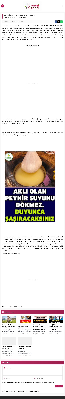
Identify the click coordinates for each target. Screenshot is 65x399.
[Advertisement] (32, 58)
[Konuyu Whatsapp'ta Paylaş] (61, 21)
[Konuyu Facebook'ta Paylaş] (56, 21)
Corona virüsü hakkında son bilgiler (24, 347)
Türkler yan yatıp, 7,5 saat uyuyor (8, 347)
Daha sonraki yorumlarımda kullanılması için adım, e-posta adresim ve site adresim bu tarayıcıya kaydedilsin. (29, 382)
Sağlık (10, 17)
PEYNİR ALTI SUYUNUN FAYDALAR (15, 306)
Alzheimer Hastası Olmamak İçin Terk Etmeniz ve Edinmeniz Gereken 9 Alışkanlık (39, 327)
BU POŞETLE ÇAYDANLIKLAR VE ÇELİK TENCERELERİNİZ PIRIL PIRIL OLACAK (55, 327)
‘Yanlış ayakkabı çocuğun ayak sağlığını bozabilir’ (8, 326)
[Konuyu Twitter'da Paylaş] (58, 21)
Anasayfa (6, 17)
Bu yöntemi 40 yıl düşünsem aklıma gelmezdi (23, 326)
